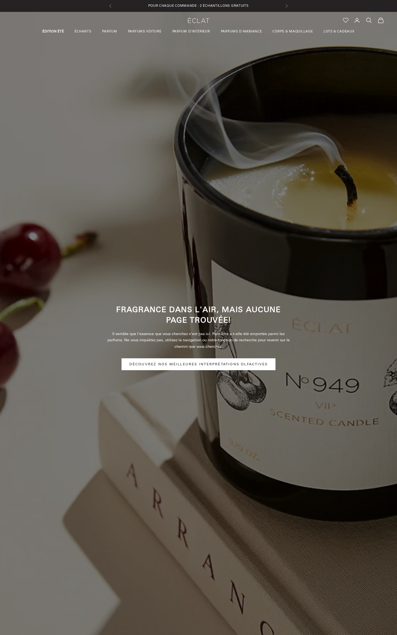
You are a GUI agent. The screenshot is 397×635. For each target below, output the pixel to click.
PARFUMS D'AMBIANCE (241, 31)
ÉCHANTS (83, 31)
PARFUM (109, 31)
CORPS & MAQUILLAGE (292, 31)
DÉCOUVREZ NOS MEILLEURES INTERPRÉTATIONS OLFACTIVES (198, 364)
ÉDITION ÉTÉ (53, 31)
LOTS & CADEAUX (339, 31)
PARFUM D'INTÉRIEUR (191, 31)
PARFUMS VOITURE (145, 31)
